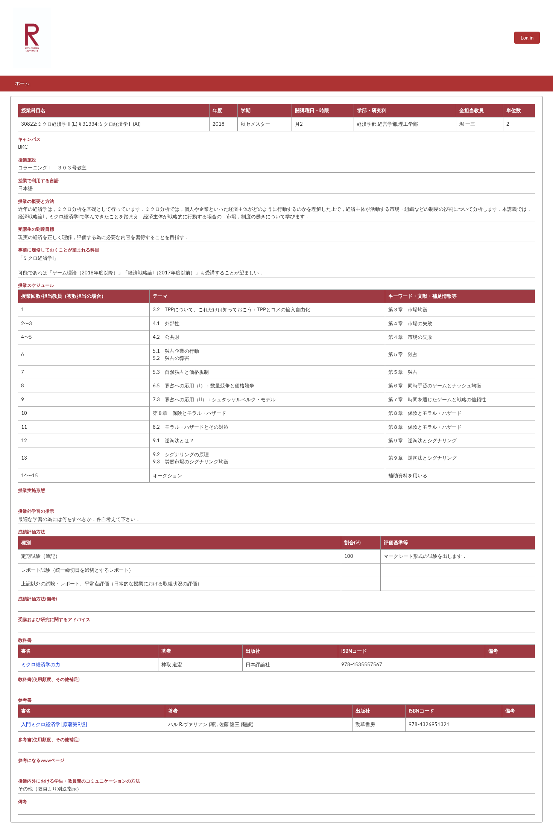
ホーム (22, 83)
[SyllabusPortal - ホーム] (32, 38)
